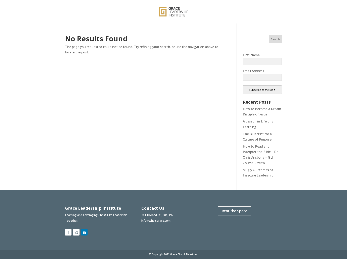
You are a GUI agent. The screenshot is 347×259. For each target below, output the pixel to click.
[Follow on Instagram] (76, 232)
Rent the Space (234, 210)
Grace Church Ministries (183, 254)
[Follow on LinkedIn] (84, 232)
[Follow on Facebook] (68, 232)
